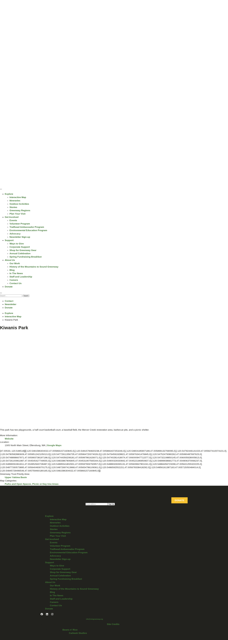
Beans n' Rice (70, 630)
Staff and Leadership (21, 276)
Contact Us (16, 283)
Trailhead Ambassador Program (27, 227)
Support (9, 240)
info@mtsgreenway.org (94, 619)
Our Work (15, 263)
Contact (9, 301)
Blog (12, 270)
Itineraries (15, 200)
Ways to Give (17, 243)
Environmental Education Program (28, 230)
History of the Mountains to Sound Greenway (34, 266)
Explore (9, 194)
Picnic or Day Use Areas (45, 484)
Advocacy (15, 233)
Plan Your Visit (17, 214)
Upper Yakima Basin (16, 477)
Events (13, 220)
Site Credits (113, 624)
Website (9, 438)
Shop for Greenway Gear (23, 250)
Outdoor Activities (19, 204)
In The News (16, 273)
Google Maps (54, 445)
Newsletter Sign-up (20, 237)
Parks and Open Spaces (18, 484)
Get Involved (12, 217)
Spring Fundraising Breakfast (26, 257)
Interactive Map (18, 197)
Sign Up (111, 504)
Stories (13, 207)
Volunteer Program (20, 223)
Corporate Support (20, 247)
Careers (14, 280)
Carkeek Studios (78, 633)
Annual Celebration (20, 253)
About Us (10, 260)
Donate (9, 286)
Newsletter (10, 304)
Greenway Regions (20, 210)
